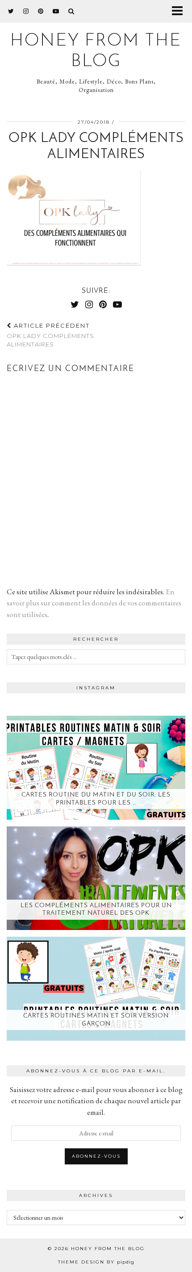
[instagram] (26, 11)
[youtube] (56, 11)
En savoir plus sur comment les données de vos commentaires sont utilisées (94, 603)
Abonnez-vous (96, 1156)
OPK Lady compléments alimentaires (50, 335)
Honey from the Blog (108, 1248)
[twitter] (11, 11)
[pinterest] (41, 11)
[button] (180, 11)
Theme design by (96, 1262)
